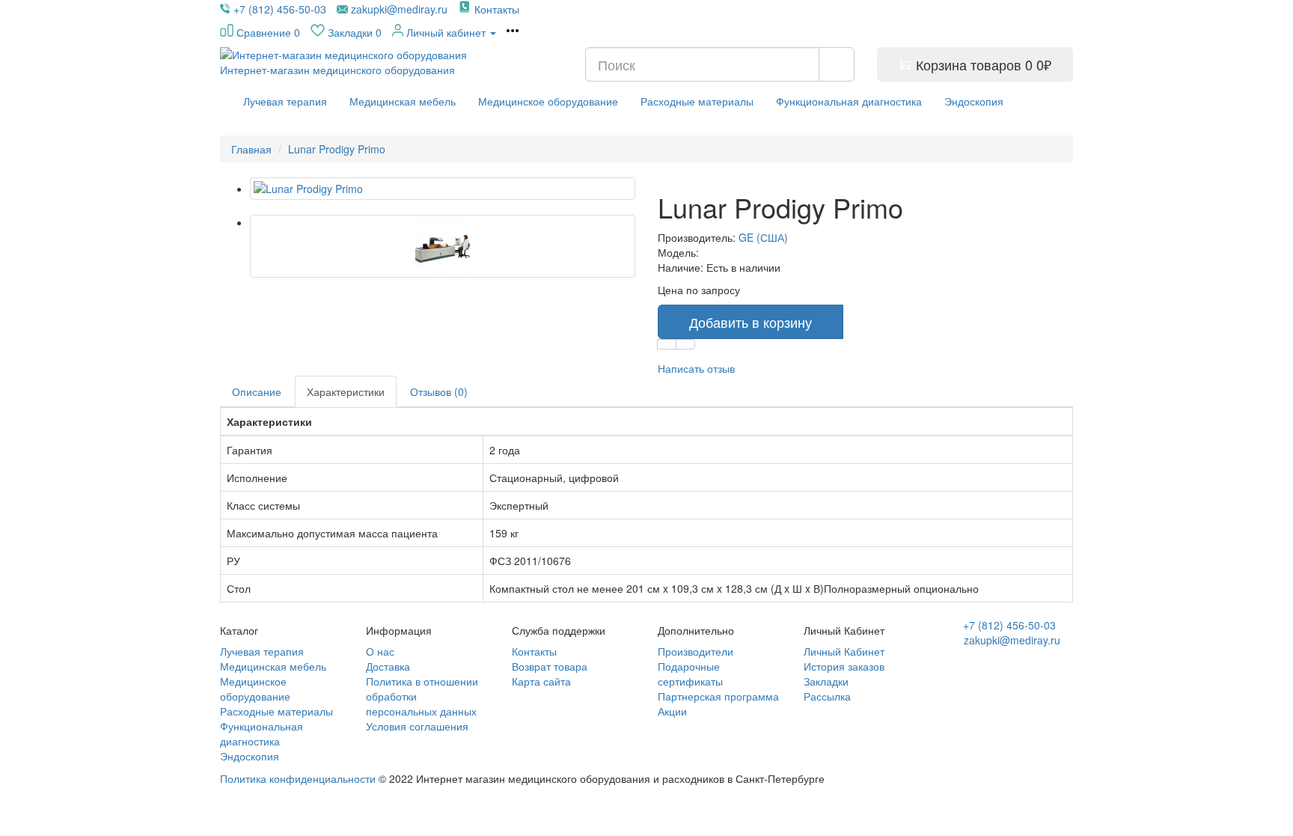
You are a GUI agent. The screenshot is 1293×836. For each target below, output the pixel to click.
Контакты (534, 651)
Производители (695, 651)
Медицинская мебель (402, 101)
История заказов (844, 666)
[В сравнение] (685, 344)
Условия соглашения (417, 725)
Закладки (826, 681)
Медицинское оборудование (548, 101)
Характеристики (346, 391)
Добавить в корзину (750, 322)
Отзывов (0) (439, 391)
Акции (672, 711)
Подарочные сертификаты (690, 674)
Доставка (388, 666)
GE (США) (763, 237)
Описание (256, 391)
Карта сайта (541, 681)
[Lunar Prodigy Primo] (442, 188)
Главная (251, 148)
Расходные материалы (697, 101)
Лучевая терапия (285, 101)
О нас (380, 651)
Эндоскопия (973, 101)
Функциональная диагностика (849, 101)
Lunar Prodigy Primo (336, 148)
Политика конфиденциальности (298, 778)
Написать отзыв (696, 368)
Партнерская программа (718, 696)
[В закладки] (666, 344)
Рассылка (827, 696)
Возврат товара (549, 666)
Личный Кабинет (844, 651)
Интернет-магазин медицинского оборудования (337, 69)
